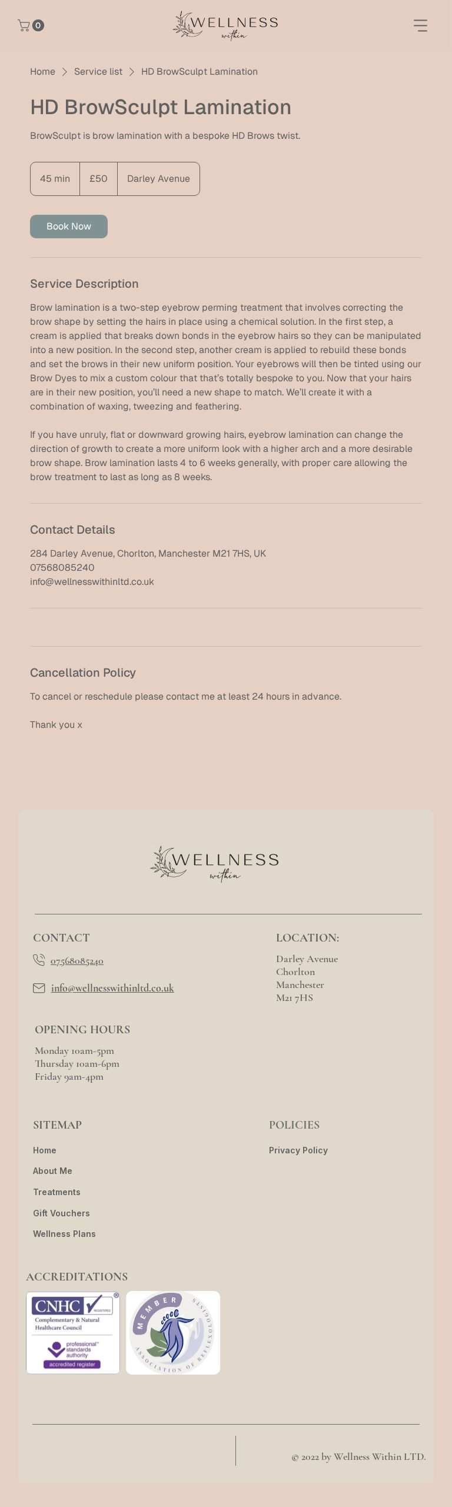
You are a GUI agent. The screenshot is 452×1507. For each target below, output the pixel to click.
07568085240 (77, 960)
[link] (69, 226)
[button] (32, 25)
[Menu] (421, 25)
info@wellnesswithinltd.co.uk (112, 988)
